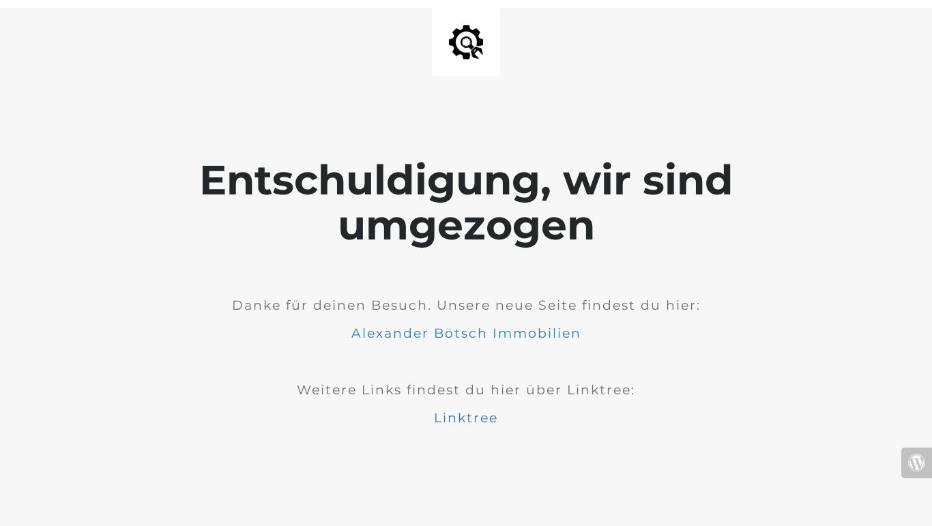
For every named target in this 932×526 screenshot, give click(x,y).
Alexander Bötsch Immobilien (466, 333)
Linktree (466, 418)
